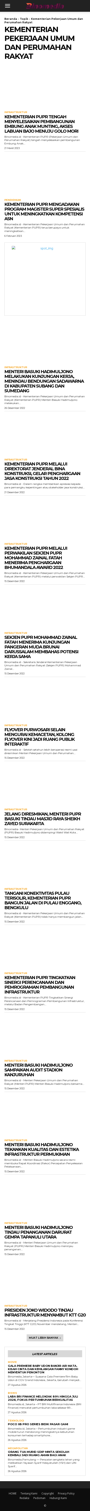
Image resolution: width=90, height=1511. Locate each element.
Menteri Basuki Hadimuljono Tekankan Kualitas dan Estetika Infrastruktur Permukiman (41, 1149)
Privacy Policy (66, 1493)
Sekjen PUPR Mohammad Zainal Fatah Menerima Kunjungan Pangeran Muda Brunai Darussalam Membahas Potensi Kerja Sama (41, 647)
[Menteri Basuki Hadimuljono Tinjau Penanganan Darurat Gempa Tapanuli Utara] (45, 1197)
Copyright (48, 1493)
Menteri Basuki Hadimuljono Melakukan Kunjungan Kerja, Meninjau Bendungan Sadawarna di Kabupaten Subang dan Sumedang (44, 381)
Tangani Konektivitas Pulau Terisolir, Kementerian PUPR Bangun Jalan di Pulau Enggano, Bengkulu (42, 900)
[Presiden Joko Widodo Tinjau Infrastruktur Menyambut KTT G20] (45, 1280)
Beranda (10, 18)
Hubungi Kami (58, 1498)
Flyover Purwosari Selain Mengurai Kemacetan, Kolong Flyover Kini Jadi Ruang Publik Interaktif (39, 737)
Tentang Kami (29, 1493)
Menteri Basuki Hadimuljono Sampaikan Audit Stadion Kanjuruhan (38, 1070)
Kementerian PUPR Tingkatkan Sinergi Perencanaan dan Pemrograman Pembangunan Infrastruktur (39, 985)
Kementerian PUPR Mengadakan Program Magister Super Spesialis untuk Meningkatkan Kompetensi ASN (44, 211)
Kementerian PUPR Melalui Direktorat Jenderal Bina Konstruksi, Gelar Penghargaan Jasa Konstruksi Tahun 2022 (42, 471)
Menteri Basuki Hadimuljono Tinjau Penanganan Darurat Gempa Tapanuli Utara (38, 1232)
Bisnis (12, 1393)
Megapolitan (18, 1448)
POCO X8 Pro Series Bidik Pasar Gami (38, 1424)
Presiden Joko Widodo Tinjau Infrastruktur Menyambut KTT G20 (45, 1313)
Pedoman (39, 1498)
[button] (7, 6)
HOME (12, 1493)
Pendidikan (12, 200)
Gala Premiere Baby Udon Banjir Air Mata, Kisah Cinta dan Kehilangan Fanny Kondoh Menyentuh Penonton (43, 1369)
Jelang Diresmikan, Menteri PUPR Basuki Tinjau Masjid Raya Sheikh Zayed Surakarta (42, 818)
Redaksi (24, 1498)
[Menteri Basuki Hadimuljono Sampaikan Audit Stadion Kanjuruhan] (45, 1035)
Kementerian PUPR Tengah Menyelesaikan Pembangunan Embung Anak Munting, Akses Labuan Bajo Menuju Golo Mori (41, 124)
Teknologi (16, 1420)
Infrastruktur (15, 112)
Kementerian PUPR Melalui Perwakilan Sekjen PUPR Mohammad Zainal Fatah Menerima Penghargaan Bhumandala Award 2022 (35, 558)
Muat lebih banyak (43, 1337)
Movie (12, 1362)
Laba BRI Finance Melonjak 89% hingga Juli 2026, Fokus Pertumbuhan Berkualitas (43, 1398)
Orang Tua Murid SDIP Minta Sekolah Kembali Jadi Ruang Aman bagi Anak (38, 1453)
